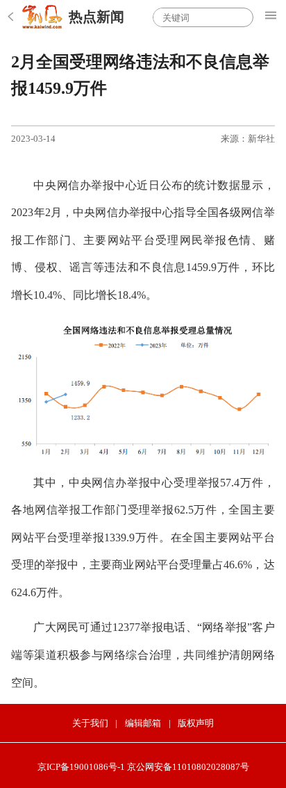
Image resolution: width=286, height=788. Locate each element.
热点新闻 (96, 16)
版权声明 (196, 723)
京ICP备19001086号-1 (81, 767)
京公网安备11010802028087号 (188, 767)
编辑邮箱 (143, 723)
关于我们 (90, 723)
